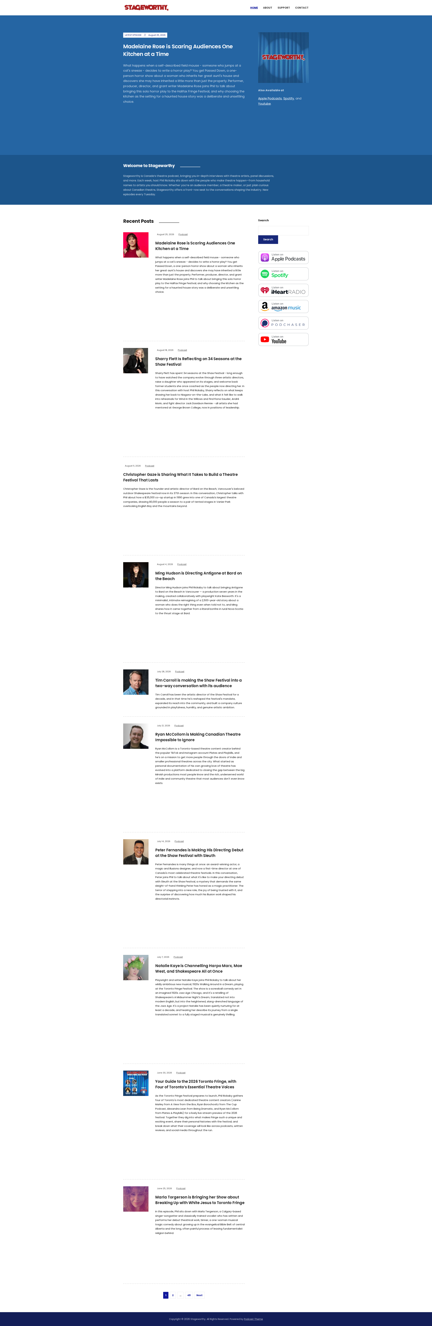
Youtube (264, 104)
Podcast (183, 234)
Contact (301, 7)
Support (284, 7)
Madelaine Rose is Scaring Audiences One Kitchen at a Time (178, 50)
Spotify (288, 98)
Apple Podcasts (270, 98)
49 (189, 1295)
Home (254, 7)
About (267, 7)
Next (199, 1295)
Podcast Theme (253, 1319)
